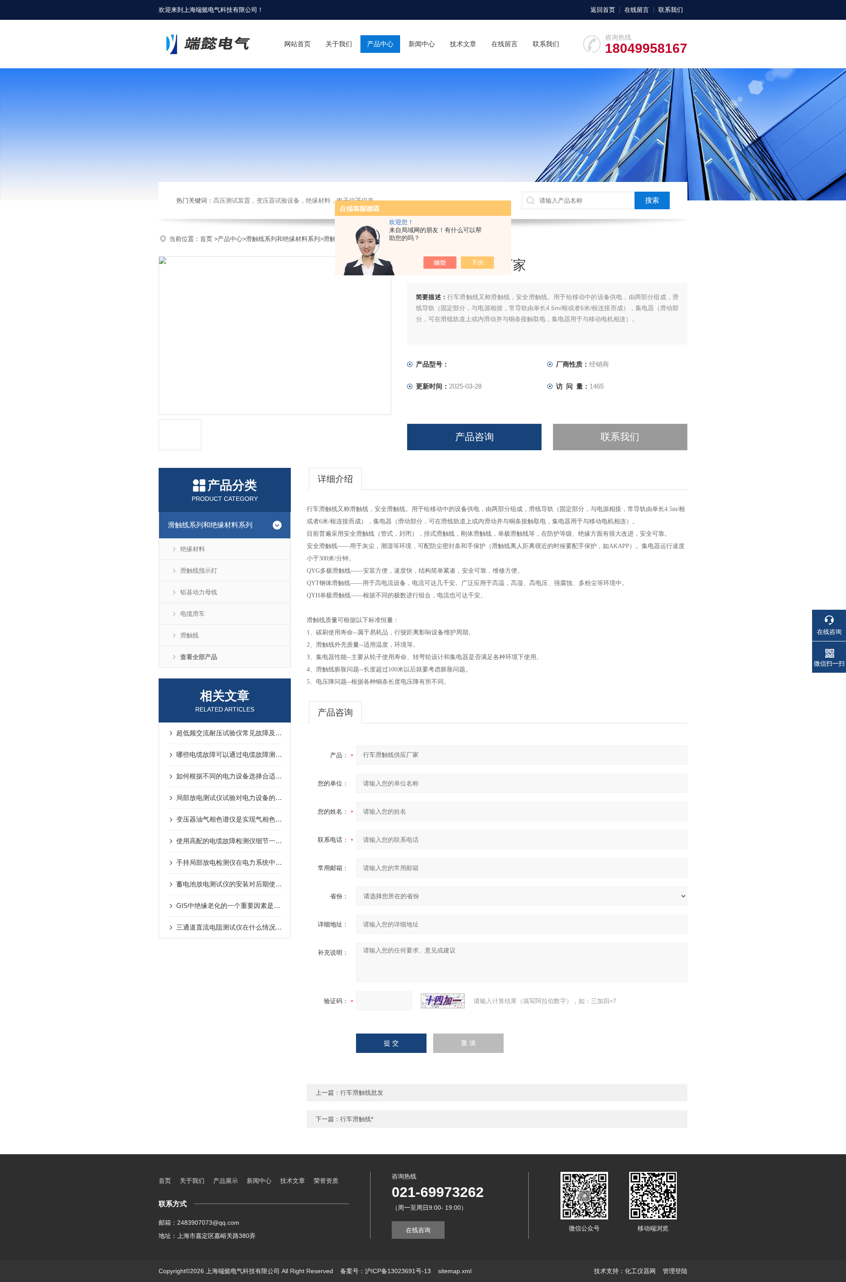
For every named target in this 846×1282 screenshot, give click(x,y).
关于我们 (339, 44)
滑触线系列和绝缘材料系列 (283, 238)
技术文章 (463, 44)
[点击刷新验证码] (443, 1000)
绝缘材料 (192, 548)
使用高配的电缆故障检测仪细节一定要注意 (229, 841)
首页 (207, 238)
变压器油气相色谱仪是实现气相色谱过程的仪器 (229, 819)
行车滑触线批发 (361, 1092)
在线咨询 (418, 1230)
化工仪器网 (640, 1271)
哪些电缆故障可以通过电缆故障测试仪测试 (229, 754)
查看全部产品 (198, 656)
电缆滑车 (192, 613)
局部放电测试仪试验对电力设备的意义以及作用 (229, 797)
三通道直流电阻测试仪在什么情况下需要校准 (229, 927)
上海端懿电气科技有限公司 (220, 9)
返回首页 (602, 9)
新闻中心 (421, 44)
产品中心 (380, 44)
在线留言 (636, 9)
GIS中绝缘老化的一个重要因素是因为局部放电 (229, 905)
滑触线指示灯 (198, 570)
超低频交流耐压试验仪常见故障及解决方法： (229, 733)
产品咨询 (474, 436)
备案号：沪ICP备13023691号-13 (385, 1271)
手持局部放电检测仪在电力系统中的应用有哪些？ (229, 862)
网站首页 (297, 44)
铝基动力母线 (198, 592)
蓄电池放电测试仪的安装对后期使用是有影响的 (229, 884)
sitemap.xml (454, 1271)
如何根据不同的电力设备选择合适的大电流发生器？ (229, 776)
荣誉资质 (326, 1180)
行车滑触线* (356, 1119)
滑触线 (332, 238)
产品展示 (225, 1180)
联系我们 (670, 9)
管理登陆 (675, 1271)
